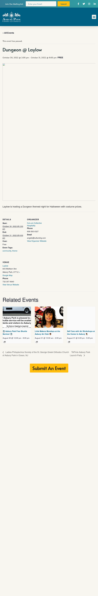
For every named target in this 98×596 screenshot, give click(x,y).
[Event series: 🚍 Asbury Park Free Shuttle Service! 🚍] (4, 342)
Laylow (5, 265)
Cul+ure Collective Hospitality (34, 224)
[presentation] (17, 317)
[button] (94, 17)
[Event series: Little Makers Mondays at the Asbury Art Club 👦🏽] (37, 342)
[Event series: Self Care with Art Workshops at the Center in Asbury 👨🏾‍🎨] (69, 342)
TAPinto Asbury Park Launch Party (80, 354)
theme (14, 250)
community (7, 250)
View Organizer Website (36, 241)
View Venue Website (11, 284)
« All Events (8, 32)
